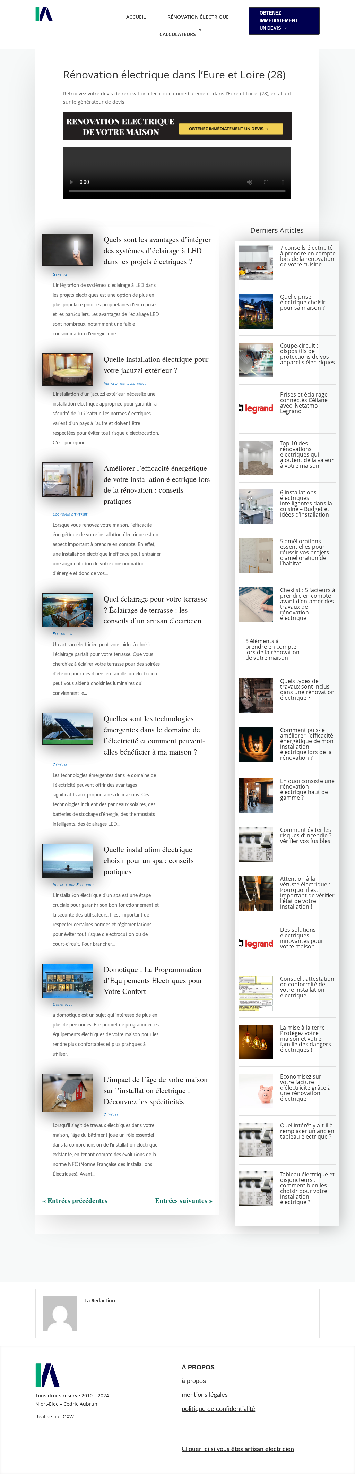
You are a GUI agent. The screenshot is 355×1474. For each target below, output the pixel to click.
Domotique (62, 1004)
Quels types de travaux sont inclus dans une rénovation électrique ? (307, 689)
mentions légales (205, 1395)
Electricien (63, 634)
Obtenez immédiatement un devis (279, 20)
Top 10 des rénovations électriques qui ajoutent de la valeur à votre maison (307, 454)
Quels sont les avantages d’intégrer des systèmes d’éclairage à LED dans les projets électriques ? (157, 250)
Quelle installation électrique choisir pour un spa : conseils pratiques (149, 860)
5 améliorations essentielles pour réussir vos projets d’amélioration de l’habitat (304, 552)
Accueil (136, 17)
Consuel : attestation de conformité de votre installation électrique (307, 987)
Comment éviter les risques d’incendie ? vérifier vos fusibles (305, 835)
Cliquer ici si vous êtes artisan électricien (238, 1449)
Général (60, 274)
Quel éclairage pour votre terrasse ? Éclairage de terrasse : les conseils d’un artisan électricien (155, 610)
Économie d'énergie (70, 514)
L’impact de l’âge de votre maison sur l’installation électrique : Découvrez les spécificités (156, 1090)
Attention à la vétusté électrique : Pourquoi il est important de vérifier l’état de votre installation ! (307, 892)
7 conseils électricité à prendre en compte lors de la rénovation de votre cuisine (308, 256)
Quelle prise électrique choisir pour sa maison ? (303, 302)
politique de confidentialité (218, 1409)
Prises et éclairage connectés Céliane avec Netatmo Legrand (304, 403)
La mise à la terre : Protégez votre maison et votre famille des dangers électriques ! (305, 1039)
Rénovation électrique (198, 17)
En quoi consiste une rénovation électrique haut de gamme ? (307, 789)
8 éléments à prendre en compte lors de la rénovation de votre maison (272, 649)
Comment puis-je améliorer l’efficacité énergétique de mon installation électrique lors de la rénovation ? (307, 743)
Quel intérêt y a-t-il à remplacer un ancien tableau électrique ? (307, 1131)
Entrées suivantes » (184, 1200)
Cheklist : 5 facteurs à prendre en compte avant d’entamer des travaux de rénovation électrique (307, 604)
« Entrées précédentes (74, 1200)
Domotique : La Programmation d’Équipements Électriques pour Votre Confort (153, 980)
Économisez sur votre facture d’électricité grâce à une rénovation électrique (305, 1087)
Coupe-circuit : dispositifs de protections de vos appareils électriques (307, 354)
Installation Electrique (125, 383)
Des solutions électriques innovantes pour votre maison (301, 938)
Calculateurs (177, 34)
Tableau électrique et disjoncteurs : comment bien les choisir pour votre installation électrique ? (307, 1188)
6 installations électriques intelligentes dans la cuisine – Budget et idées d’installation (306, 503)
